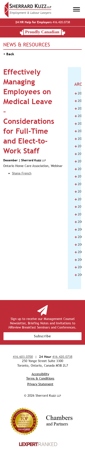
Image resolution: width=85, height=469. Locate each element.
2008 (79, 229)
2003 (79, 267)
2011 (79, 206)
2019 (79, 146)
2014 (79, 184)
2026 (79, 93)
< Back (8, 54)
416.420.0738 (42, 22)
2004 (79, 260)
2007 (79, 237)
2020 (79, 139)
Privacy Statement (40, 384)
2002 (79, 275)
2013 (79, 191)
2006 (79, 244)
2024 (79, 108)
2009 (79, 222)
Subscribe (42, 336)
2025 (79, 101)
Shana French (21, 173)
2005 (79, 252)
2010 (79, 214)
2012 (79, 199)
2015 (79, 176)
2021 (79, 131)
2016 (79, 169)
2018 (79, 154)
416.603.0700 (23, 357)
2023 (79, 116)
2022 (79, 123)
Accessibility (40, 374)
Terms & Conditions (40, 378)
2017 (79, 161)
